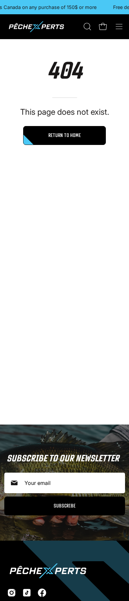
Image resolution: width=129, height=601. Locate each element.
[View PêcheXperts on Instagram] (12, 593)
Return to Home (64, 135)
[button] (86, 26)
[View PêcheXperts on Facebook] (42, 593)
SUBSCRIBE (64, 505)
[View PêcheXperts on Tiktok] (27, 593)
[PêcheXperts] (36, 26)
